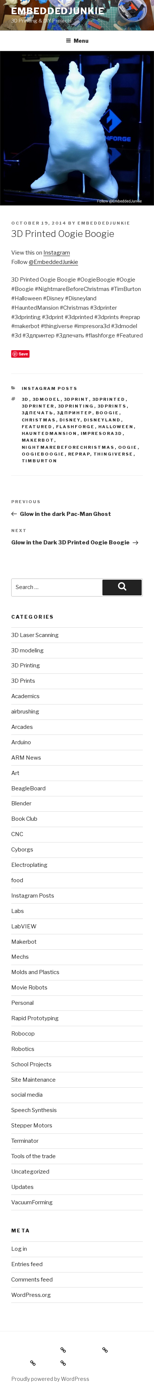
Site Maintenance (33, 1079)
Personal (22, 1003)
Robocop (23, 1033)
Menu (81, 40)
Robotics (22, 1049)
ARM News (26, 757)
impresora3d (102, 433)
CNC (17, 834)
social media (27, 1094)
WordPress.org (31, 1295)
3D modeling (27, 650)
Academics (25, 696)
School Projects (31, 1064)
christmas (39, 420)
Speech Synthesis (34, 1110)
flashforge (75, 426)
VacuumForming (32, 1202)
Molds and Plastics (35, 972)
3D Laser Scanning (35, 635)
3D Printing (25, 665)
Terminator (24, 1141)
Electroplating (29, 865)
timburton (40, 460)
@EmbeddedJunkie (53, 262)
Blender (21, 803)
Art (15, 773)
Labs (17, 911)
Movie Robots (29, 987)
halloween (116, 426)
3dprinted (109, 399)
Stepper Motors (31, 1125)
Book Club (24, 818)
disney (69, 420)
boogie (107, 412)
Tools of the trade (33, 1156)
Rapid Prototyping (35, 1018)
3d (25, 399)
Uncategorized (30, 1171)
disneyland (102, 420)
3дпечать (37, 412)
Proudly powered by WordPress (50, 1379)
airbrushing (25, 711)
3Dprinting (76, 406)
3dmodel (47, 399)
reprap (79, 454)
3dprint (76, 399)
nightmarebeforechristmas (68, 447)
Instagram (56, 252)
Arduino (21, 742)
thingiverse (113, 454)
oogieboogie (43, 454)
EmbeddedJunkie (58, 11)
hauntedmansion (49, 433)
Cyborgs (22, 849)
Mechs (20, 956)
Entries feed (27, 1264)
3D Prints (23, 681)
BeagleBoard (28, 788)
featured (37, 426)
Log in (19, 1249)
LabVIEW (24, 926)
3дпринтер (74, 412)
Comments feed (32, 1279)
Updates (22, 1187)
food (17, 880)
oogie (128, 447)
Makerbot (38, 440)
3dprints (112, 406)
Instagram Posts (50, 388)
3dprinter (38, 406)
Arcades (22, 727)
